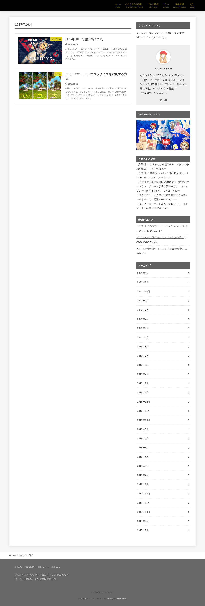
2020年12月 (143, 291)
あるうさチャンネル (96, 598)
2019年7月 (143, 356)
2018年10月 (143, 420)
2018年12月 (143, 401)
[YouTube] (165, 100)
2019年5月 (143, 365)
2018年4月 (143, 457)
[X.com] (160, 100)
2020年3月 (143, 328)
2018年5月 (143, 447)
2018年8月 (143, 429)
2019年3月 (143, 383)
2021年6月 (143, 273)
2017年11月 (143, 503)
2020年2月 (143, 337)
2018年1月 (143, 484)
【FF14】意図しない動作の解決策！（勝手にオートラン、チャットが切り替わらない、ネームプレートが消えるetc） (162, 186)
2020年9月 (143, 300)
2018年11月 (143, 411)
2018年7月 (143, 438)
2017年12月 (143, 493)
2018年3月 (143, 466)
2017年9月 (143, 521)
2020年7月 (143, 310)
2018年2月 (143, 475)
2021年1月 (143, 282)
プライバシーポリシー (103, 592)
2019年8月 (143, 346)
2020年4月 (143, 319)
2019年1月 (143, 392)
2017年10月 (143, 512)
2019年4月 (143, 374)
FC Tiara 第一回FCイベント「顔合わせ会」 (160, 237)
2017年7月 (143, 530)
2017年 (23, 555)
